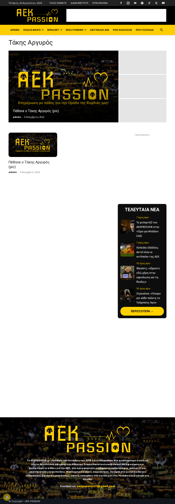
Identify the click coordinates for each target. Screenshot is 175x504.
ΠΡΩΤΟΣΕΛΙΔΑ (145, 29)
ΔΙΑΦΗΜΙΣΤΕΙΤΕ (79, 2)
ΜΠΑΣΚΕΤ (53, 29)
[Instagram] (128, 3)
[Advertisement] (116, 15)
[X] (156, 3)
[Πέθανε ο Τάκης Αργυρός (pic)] (63, 87)
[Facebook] (121, 3)
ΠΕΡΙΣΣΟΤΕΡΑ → (142, 311)
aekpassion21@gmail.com (96, 486)
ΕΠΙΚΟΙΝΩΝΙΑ (100, 2)
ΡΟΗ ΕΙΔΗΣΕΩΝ (122, 29)
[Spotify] (142, 3)
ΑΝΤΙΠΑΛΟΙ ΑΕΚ (99, 29)
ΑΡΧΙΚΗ (14, 29)
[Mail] (135, 3)
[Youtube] (163, 3)
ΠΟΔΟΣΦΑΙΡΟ (32, 29)
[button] (161, 30)
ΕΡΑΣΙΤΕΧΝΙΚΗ (74, 29)
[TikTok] (149, 3)
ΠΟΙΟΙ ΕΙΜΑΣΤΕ (58, 2)
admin (17, 117)
